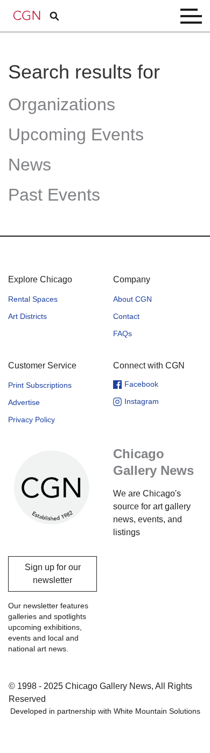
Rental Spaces (33, 299)
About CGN (132, 299)
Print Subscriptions (40, 385)
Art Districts (27, 316)
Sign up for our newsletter (53, 574)
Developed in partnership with (105, 711)
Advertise (24, 402)
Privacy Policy (31, 419)
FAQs (122, 333)
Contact (126, 316)
